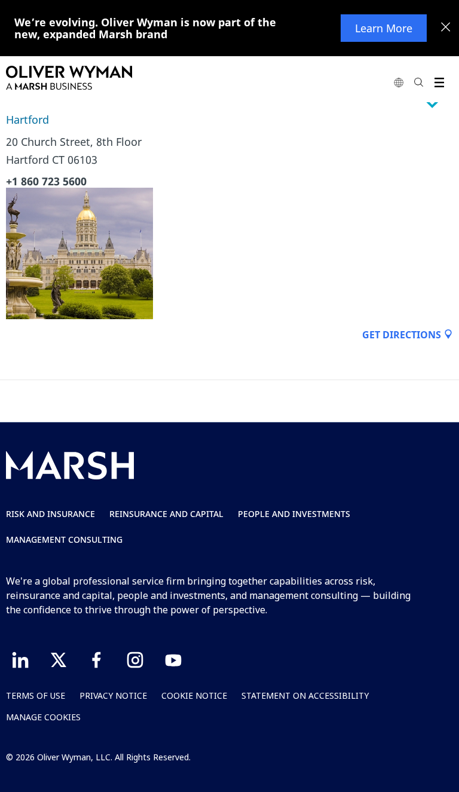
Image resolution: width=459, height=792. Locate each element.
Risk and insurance (50, 513)
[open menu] (439, 82)
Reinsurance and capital (166, 513)
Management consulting (64, 539)
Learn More (383, 28)
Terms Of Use (35, 695)
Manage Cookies (43, 717)
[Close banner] (445, 28)
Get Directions (402, 334)
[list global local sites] (398, 82)
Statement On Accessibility (305, 695)
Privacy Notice (113, 695)
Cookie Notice (194, 695)
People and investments (294, 513)
